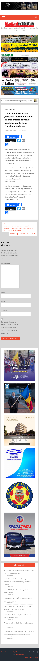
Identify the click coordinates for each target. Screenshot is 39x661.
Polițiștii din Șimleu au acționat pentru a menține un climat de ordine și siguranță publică (17, 581)
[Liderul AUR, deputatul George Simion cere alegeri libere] (27, 101)
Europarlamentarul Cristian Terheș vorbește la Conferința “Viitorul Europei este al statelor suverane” (18, 228)
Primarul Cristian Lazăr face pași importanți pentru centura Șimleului (19, 571)
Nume (3, 292)
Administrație (10, 110)
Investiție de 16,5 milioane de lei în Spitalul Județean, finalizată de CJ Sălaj (18, 607)
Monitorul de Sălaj (10, 130)
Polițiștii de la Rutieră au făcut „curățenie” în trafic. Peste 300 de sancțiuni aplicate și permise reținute (19, 634)
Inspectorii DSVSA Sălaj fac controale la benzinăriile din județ (17, 616)
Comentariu (6, 263)
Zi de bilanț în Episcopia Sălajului (21, 234)
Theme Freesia (20, 654)
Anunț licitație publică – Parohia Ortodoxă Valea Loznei (18, 624)
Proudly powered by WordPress (12, 652)
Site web (4, 310)
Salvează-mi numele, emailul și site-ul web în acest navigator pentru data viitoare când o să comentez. (9, 327)
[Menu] (3, 17)
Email (3, 301)
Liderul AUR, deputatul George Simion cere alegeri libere (18, 591)
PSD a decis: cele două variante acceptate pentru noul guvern (18, 599)
